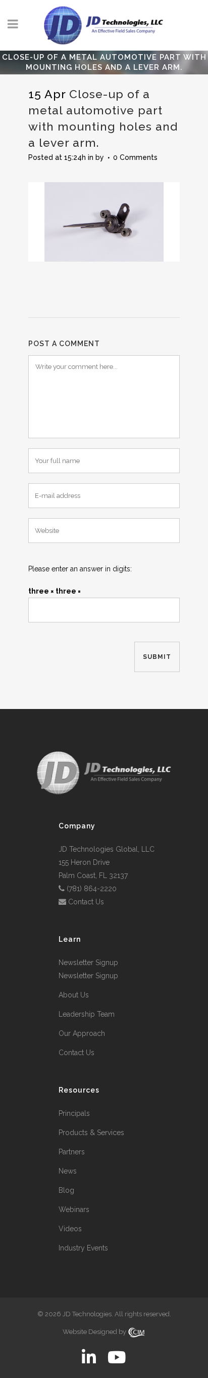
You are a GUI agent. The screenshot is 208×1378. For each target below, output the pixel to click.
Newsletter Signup (88, 962)
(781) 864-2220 (92, 889)
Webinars (74, 1209)
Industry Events (83, 1248)
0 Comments (135, 157)
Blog (66, 1190)
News (68, 1171)
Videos (70, 1229)
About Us (74, 995)
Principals (74, 1113)
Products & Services (91, 1133)
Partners (72, 1152)
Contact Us (86, 902)
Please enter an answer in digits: (80, 569)
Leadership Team (87, 1014)
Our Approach (82, 1033)
